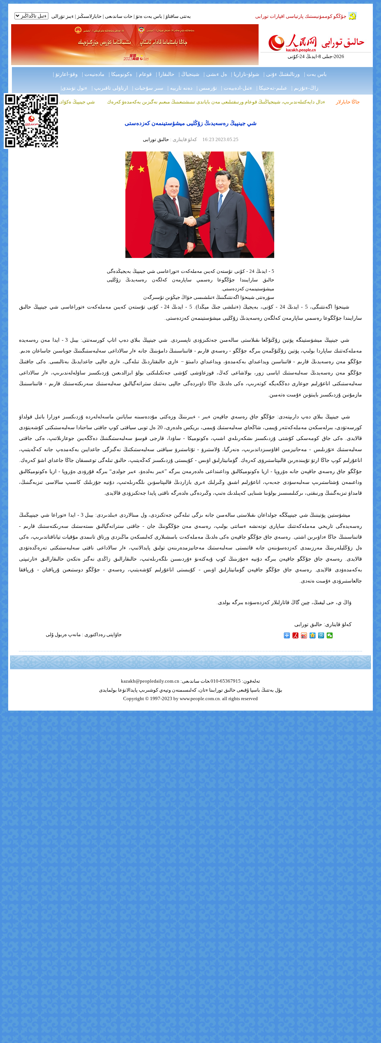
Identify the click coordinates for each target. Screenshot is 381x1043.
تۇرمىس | (206, 88)
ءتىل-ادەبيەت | (236, 88)
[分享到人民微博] (295, 635)
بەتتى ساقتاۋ (177, 16)
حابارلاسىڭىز (89, 16)
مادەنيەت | (93, 74)
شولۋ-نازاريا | (245, 74)
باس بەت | (315, 74)
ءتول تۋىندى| (74, 88)
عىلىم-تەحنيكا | (271, 88)
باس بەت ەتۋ (149, 16)
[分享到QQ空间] (313, 635)
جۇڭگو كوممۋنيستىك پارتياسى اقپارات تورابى (300, 16)
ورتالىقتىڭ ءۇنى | (281, 74)
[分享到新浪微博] (304, 635)
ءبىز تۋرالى (62, 16)
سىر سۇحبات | (147, 88)
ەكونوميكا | (120, 74)
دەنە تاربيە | (179, 88)
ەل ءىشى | (215, 74)
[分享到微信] (330, 635)
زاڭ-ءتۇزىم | (304, 88)
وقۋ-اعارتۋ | (65, 74)
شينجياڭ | (189, 74)
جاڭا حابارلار (348, 102)
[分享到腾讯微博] (321, 635)
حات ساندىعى (118, 16)
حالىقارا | (165, 74)
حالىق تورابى (156, 139)
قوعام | (144, 74)
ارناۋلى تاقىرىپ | (110, 88)
